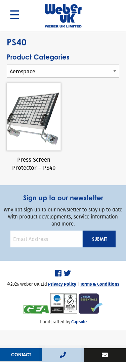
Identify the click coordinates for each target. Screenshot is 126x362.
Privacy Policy (62, 284)
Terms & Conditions (99, 284)
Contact (21, 354)
